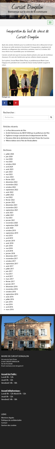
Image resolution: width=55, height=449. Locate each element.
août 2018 (9, 243)
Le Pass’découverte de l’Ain (16, 131)
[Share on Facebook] (5, 103)
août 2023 (9, 169)
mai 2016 (9, 304)
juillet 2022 (10, 195)
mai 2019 (9, 236)
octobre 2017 (11, 261)
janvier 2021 (10, 220)
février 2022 (10, 200)
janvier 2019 (10, 241)
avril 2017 (9, 276)
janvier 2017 (10, 284)
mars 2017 (10, 279)
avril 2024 (9, 167)
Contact (4, 423)
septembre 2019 (12, 233)
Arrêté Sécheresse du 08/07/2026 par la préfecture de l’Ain (28, 133)
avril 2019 (9, 238)
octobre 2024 (11, 164)
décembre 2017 (11, 256)
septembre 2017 (12, 264)
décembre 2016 (11, 287)
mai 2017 (9, 274)
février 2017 (10, 282)
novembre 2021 (12, 208)
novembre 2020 (12, 223)
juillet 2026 (10, 154)
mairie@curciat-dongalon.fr (14, 366)
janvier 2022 (10, 203)
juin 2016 (9, 302)
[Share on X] (10, 103)
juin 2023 (9, 172)
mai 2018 (9, 248)
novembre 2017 (12, 259)
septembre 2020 (12, 225)
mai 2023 (9, 174)
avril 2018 (9, 251)
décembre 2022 (11, 182)
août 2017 (9, 266)
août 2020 (9, 228)
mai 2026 (9, 159)
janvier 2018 (10, 254)
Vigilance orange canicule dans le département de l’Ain (26, 136)
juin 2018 (9, 246)
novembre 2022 (12, 185)
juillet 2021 (10, 215)
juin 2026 (9, 157)
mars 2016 (10, 310)
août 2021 (9, 213)
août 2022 (9, 192)
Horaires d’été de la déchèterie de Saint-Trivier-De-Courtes (27, 138)
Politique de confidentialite (11, 420)
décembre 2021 (11, 205)
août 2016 (9, 297)
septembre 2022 (12, 190)
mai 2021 (9, 218)
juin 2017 (9, 271)
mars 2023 (10, 177)
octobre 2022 (11, 187)
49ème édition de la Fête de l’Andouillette (21, 141)
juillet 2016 (10, 299)
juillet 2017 (10, 269)
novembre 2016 (12, 289)
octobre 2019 (11, 231)
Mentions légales (7, 418)
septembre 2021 (12, 210)
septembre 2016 (12, 294)
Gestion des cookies (8, 425)
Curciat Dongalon (27, 6)
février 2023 (10, 180)
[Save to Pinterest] (16, 103)
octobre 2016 (11, 292)
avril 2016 (9, 307)
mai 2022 (9, 197)
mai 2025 (9, 162)
